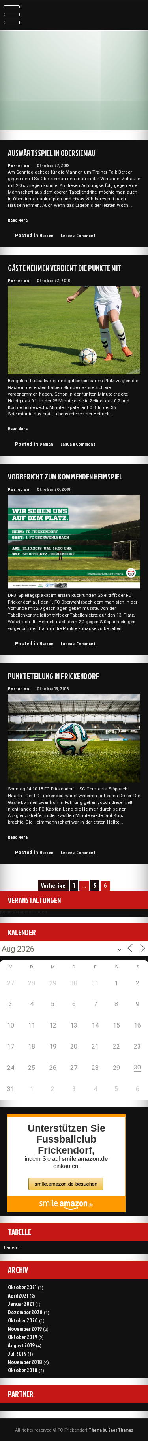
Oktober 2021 (22, 1287)
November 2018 (25, 1362)
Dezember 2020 (25, 1312)
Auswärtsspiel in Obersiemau (52, 153)
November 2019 (25, 1328)
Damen (46, 444)
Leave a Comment (78, 235)
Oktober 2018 (22, 1370)
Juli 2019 (17, 1353)
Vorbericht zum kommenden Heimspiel (65, 477)
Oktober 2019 (22, 1337)
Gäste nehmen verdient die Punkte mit (65, 268)
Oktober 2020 (23, 1320)
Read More (18, 220)
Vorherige (53, 885)
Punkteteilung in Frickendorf (53, 676)
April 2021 (18, 1295)
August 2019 (21, 1345)
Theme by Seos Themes (111, 1430)
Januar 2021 (21, 1303)
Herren (46, 235)
